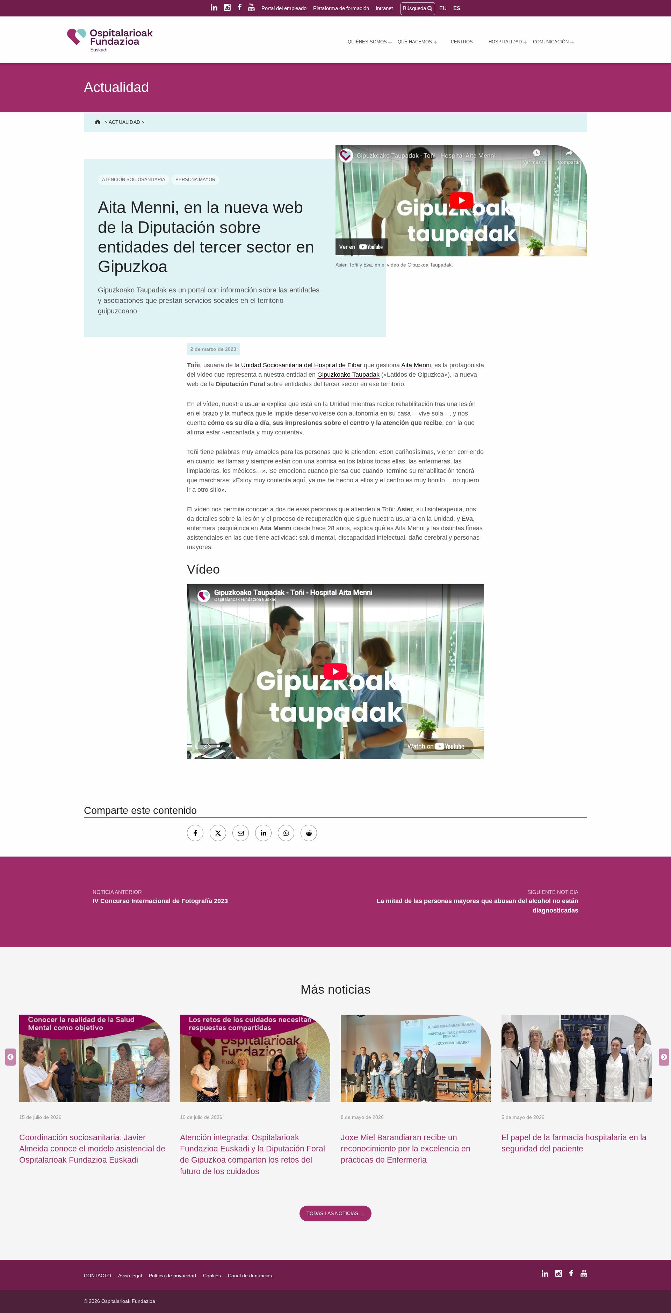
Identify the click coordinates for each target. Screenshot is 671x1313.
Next (662, 1057)
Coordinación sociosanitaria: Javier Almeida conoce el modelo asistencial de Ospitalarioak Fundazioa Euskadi (92, 1149)
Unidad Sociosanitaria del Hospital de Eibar (301, 365)
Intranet (384, 8)
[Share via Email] (240, 833)
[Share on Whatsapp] (286, 833)
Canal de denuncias (250, 1275)
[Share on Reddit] (309, 833)
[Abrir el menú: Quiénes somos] (390, 42)
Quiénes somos (367, 41)
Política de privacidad (172, 1275)
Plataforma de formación (341, 8)
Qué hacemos (415, 41)
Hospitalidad (505, 41)
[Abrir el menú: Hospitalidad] (525, 42)
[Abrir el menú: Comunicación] (572, 42)
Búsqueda (415, 8)
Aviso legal (130, 1275)
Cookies (212, 1275)
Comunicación (551, 41)
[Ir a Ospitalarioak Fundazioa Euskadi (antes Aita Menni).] (98, 122)
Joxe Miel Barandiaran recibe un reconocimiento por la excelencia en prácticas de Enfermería (405, 1149)
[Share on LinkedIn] (263, 833)
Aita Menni (416, 365)
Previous (8, 1057)
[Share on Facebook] (195, 833)
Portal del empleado (283, 8)
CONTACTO (97, 1275)
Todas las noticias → (335, 1213)
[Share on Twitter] (218, 833)
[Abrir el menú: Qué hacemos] (435, 42)
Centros (462, 41)
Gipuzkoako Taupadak (348, 374)
